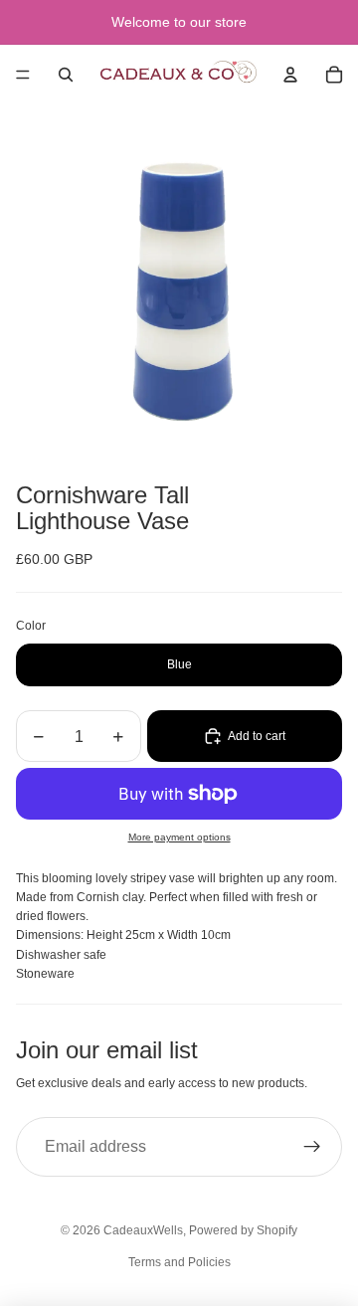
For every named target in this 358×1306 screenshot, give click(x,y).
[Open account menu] (290, 74)
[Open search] (66, 74)
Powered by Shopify (243, 1230)
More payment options (179, 837)
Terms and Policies (179, 1262)
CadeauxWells (143, 1230)
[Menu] (23, 74)
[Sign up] (312, 1147)
